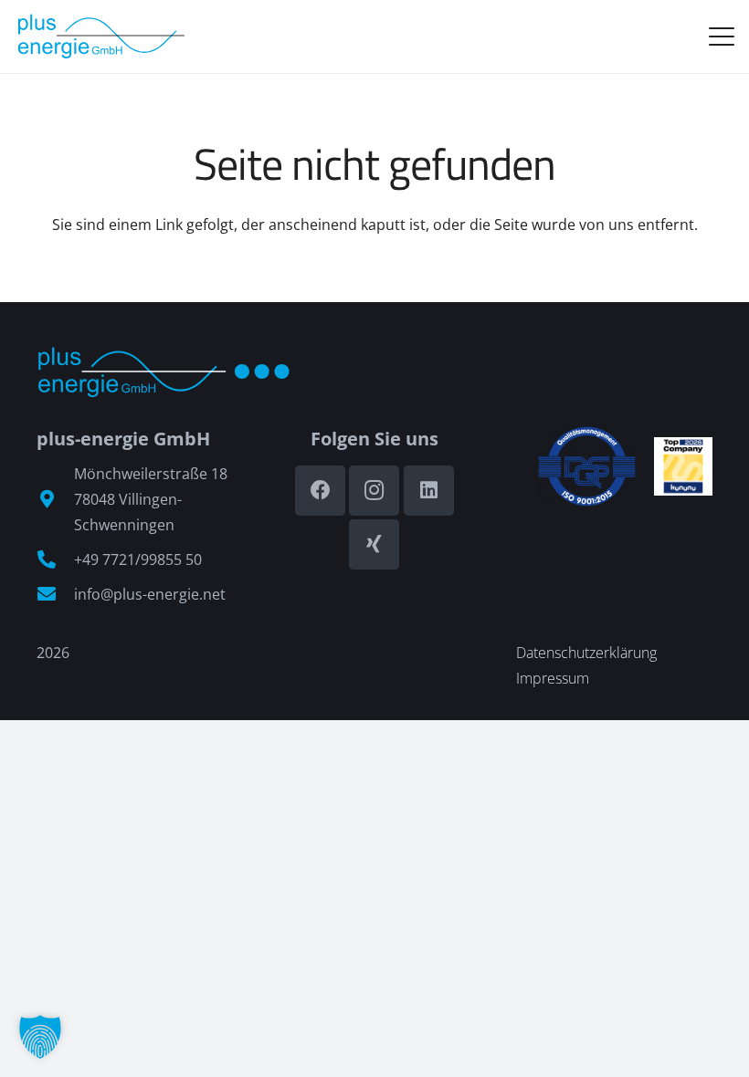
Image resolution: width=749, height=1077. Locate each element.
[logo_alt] (100, 37)
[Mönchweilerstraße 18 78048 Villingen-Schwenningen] (55, 499)
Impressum (552, 678)
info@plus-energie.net (150, 594)
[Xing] (374, 544)
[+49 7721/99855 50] (55, 559)
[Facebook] (320, 490)
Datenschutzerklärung (586, 653)
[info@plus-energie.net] (55, 594)
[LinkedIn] (429, 490)
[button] (721, 36)
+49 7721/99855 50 (138, 559)
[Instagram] (374, 490)
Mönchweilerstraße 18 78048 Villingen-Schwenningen (150, 499)
